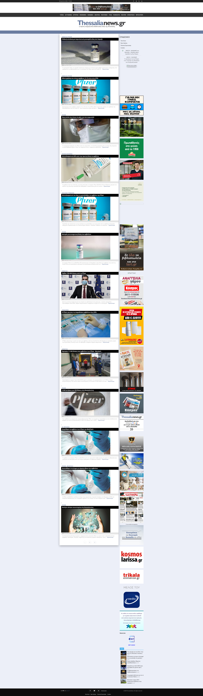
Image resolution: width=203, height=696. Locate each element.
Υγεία (110, 15)
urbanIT (68, 690)
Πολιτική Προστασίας (126, 45)
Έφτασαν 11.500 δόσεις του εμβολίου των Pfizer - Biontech (81, 351)
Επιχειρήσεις (131, 15)
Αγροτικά (75, 15)
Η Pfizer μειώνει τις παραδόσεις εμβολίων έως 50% (79, 312)
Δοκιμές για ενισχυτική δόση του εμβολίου (76, 234)
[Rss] (98, 690)
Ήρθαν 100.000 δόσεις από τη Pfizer (74, 273)
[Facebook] (90, 690)
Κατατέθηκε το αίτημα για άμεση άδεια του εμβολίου (80, 468)
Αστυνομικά (68, 15)
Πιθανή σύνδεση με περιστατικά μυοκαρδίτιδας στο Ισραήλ (82, 39)
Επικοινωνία (103, 690)
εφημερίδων (135, 524)
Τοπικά (62, 15)
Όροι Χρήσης (124, 43)
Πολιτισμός (104, 15)
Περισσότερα (105, 69)
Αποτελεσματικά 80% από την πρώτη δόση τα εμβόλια (80, 156)
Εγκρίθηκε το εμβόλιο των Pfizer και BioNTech (77, 429)
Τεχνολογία (116, 15)
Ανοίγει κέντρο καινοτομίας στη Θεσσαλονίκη (77, 507)
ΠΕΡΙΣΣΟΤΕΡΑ (139, 15)
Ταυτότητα (123, 40)
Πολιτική (123, 15)
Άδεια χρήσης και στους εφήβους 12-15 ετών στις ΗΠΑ (80, 78)
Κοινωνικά (90, 15)
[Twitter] (94, 690)
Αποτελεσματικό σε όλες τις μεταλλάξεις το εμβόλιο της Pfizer (83, 195)
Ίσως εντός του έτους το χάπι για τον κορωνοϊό (78, 117)
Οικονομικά (83, 15)
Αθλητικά (97, 15)
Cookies (123, 47)
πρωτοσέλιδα (129, 524)
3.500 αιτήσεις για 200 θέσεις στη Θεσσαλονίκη (78, 390)
